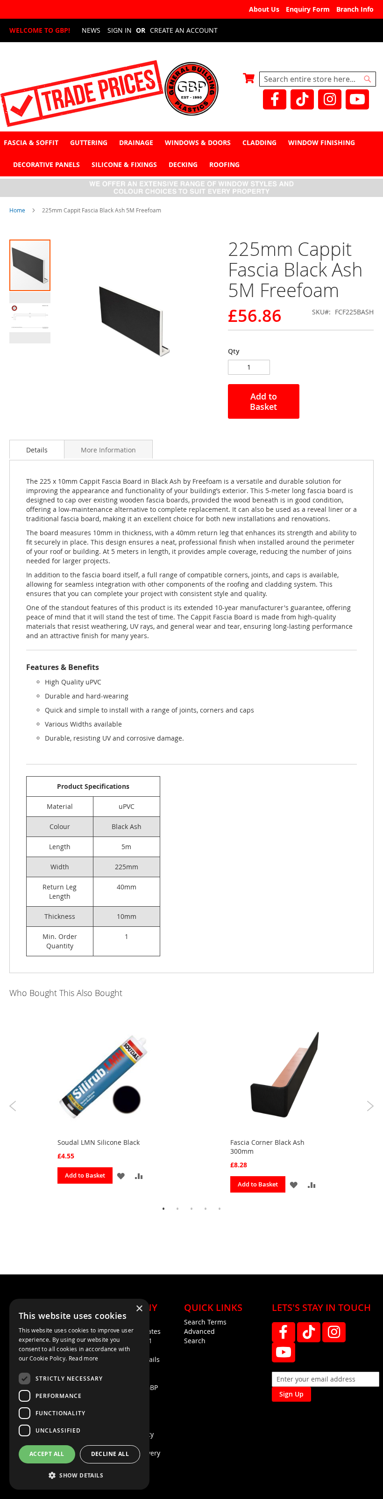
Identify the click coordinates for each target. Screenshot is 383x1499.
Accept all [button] (46, 1454)
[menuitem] (32, 142)
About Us (264, 9)
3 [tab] (191, 1209)
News (91, 30)
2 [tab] (177, 1209)
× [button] (138, 1308)
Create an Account (184, 30)
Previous (12, 1106)
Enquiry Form (308, 9)
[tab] (191, 153)
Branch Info (355, 9)
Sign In (119, 30)
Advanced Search (199, 1336)
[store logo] (191, 89)
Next (370, 1106)
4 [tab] (205, 1209)
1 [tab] (163, 1209)
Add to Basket (85, 1175)
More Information (108, 449)
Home (17, 210)
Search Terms (205, 1321)
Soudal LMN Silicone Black (98, 1142)
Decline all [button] (110, 1454)
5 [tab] (219, 1209)
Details (37, 449)
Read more (84, 1358)
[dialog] (79, 1394)
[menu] (191, 153)
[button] (29, 317)
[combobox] (317, 79)
